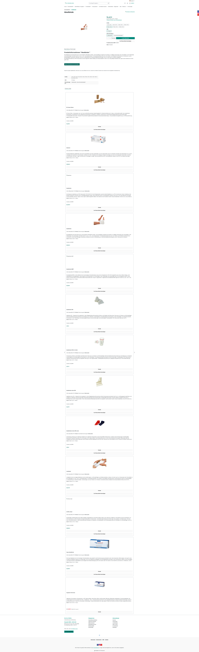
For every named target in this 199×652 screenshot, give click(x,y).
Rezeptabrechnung (92, 624)
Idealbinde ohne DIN (71, 390)
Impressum (93, 639)
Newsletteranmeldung (92, 619)
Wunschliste (90, 627)
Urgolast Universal (70, 592)
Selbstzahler (109, 35)
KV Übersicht (115, 625)
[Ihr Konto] (127, 3)
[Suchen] (108, 3)
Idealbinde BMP (70, 269)
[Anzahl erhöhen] (110, 38)
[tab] (67, 49)
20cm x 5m (121, 26)
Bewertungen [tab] (73, 49)
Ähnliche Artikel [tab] (68, 88)
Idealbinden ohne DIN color (72, 430)
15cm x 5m (115, 26)
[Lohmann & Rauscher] (130, 12)
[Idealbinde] (84, 27)
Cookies (106, 639)
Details (99, 126)
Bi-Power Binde (69, 107)
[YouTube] (198, 15)
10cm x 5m (126, 24)
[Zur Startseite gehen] (69, 3)
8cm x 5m (120, 24)
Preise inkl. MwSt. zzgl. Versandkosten (114, 20)
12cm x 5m (109, 26)
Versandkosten (96, 647)
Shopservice (91, 618)
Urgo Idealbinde (70, 552)
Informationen (116, 618)
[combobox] (98, 3)
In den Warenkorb (125, 38)
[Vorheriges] (64, 352)
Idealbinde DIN (69, 309)
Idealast (68, 147)
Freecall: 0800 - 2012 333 (70, 622)
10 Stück (109, 31)
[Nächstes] (134, 352)
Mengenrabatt (91, 625)
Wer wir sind (115, 624)
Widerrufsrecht (91, 622)
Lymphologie (115, 622)
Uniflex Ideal (69, 511)
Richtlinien (115, 627)
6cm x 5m (115, 24)
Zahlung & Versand (92, 621)
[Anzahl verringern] (108, 38)
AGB (103, 639)
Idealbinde (68, 188)
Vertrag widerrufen (69, 631)
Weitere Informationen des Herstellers (72, 64)
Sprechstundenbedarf (118, 35)
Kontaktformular (74, 628)
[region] (84, 27)
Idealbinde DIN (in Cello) (72, 350)
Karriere (114, 619)
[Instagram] (198, 13)
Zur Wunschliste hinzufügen (125, 41)
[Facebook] (198, 11)
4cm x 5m (109, 24)
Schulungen (115, 621)
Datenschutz (99, 639)
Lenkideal (68, 471)
